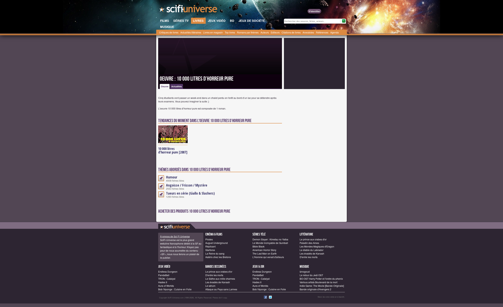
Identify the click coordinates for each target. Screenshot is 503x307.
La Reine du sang (214, 253)
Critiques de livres (168, 32)
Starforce (210, 250)
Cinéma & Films (213, 234)
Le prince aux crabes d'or (313, 239)
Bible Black (258, 246)
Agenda (334, 32)
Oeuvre (164, 86)
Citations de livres (291, 32)
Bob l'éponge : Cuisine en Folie (175, 289)
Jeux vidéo (164, 267)
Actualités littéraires (190, 32)
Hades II (162, 282)
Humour (171, 177)
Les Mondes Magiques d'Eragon (317, 246)
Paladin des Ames (309, 242)
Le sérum (210, 285)
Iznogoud (305, 271)
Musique (304, 267)
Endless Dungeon (167, 271)
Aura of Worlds (166, 285)
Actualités (176, 86)
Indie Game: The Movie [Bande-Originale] (322, 285)
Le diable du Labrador (311, 250)
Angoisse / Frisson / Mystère (186, 185)
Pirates (209, 239)
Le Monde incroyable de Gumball (270, 242)
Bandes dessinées (215, 267)
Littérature (306, 234)
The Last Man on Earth (264, 253)
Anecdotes (308, 32)
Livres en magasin (213, 32)
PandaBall (163, 275)
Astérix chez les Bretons (218, 257)
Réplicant (210, 246)
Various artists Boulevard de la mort (318, 282)
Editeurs (275, 32)
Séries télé (259, 234)
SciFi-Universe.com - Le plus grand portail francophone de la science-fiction (188, 10)
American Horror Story (264, 250)
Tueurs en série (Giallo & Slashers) (190, 193)
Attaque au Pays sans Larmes (221, 289)
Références (322, 32)
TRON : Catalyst (166, 278)
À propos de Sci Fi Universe (175, 236)
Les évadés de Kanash (312, 253)
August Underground (216, 242)
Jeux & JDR (258, 267)
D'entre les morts (309, 257)
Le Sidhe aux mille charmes (220, 278)
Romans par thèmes (248, 32)
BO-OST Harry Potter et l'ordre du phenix (321, 278)
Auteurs (265, 32)
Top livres (230, 32)
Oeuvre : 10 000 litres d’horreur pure (196, 78)
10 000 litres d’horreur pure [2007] (172, 150)
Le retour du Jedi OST (311, 275)
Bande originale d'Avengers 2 (315, 289)
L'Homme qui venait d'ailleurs (268, 257)
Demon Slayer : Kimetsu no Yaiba (270, 239)
